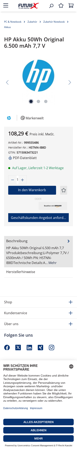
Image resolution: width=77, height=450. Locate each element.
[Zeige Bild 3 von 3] (45, 101)
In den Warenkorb (32, 190)
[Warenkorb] (71, 6)
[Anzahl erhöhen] (22, 179)
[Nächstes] (70, 82)
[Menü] (6, 6)
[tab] (38, 251)
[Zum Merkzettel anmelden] (63, 190)
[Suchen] (51, 6)
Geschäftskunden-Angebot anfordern (40, 217)
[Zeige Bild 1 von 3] (31, 101)
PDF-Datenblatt (24, 158)
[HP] (8, 118)
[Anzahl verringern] (12, 179)
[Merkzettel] (61, 6)
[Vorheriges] (7, 82)
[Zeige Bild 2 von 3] (38, 101)
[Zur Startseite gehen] (28, 6)
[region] (38, 82)
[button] (53, 206)
